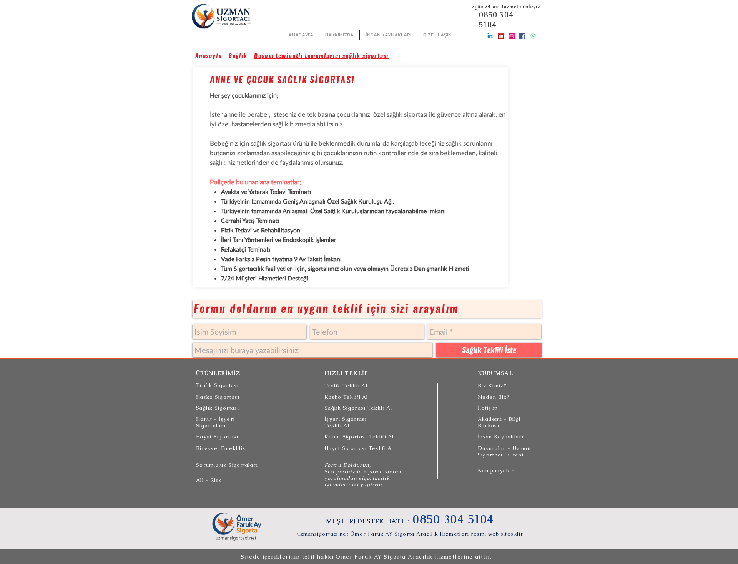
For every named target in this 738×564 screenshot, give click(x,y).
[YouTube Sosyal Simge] (501, 36)
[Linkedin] (490, 36)
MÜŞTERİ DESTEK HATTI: (368, 521)
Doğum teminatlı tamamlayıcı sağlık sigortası (321, 56)
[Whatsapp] (533, 36)
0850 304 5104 (496, 20)
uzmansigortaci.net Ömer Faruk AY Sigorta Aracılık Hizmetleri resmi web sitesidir (410, 534)
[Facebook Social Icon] (522, 36)
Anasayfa (208, 56)
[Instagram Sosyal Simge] (512, 36)
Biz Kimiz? (492, 385)
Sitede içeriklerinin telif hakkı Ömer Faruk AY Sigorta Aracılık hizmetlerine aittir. (366, 556)
